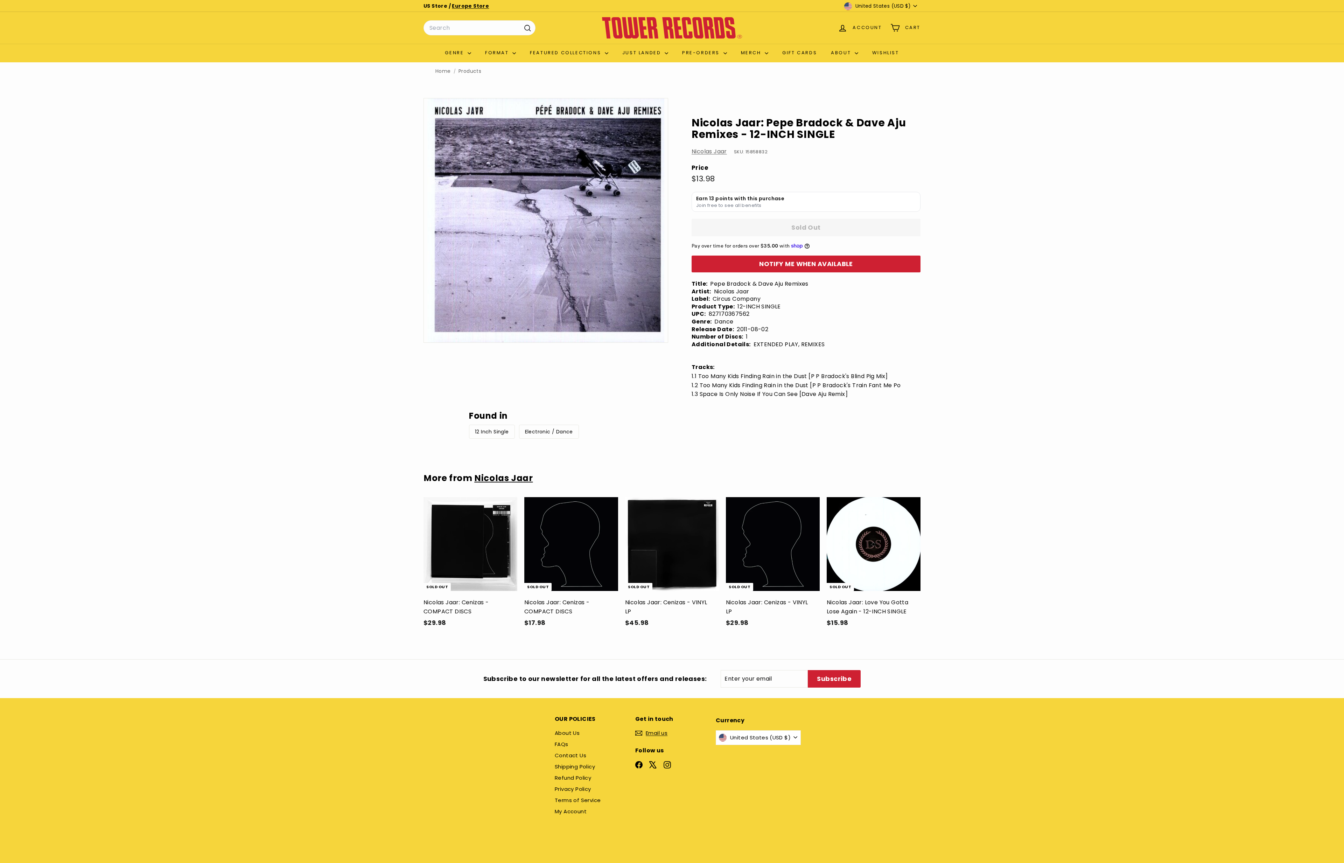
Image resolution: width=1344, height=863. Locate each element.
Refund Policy (573, 777)
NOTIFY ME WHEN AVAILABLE (806, 263)
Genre (455, 52)
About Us (567, 733)
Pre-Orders (702, 52)
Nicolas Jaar (709, 151)
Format (498, 52)
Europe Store (470, 5)
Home (443, 71)
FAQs (561, 744)
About (842, 52)
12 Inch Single (492, 431)
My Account (571, 811)
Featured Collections (566, 52)
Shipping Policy (575, 766)
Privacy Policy (573, 789)
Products (469, 71)
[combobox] (480, 28)
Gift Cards (799, 52)
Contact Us (570, 755)
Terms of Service (578, 800)
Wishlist (885, 52)
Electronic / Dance (549, 431)
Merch (752, 52)
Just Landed (642, 52)
